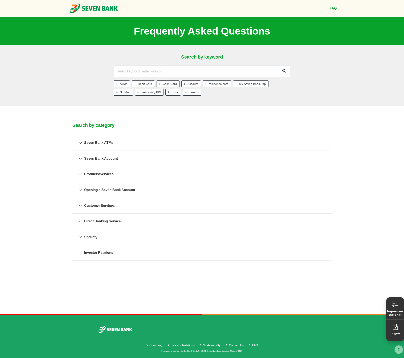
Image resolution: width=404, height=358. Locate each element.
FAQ (255, 345)
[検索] (284, 71)
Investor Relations (183, 345)
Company (155, 345)
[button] (122, 83)
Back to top (399, 349)
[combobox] (202, 71)
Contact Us (236, 345)
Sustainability (212, 345)
